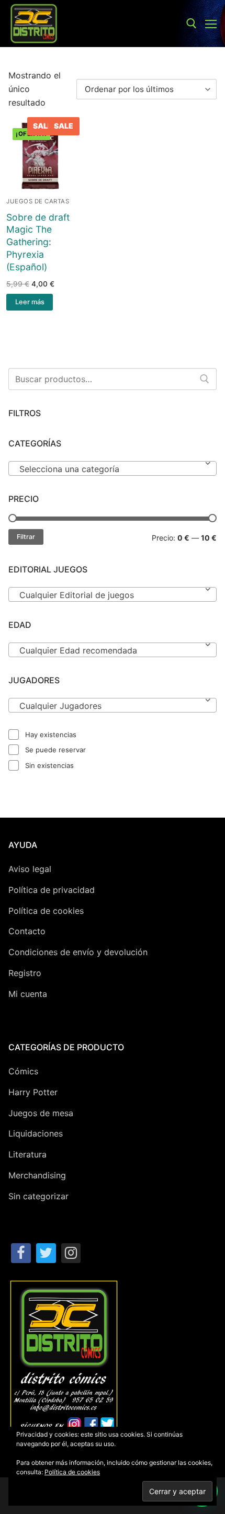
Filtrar (26, 537)
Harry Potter (33, 1092)
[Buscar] (205, 379)
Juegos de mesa (40, 1113)
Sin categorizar (38, 1196)
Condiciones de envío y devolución (78, 952)
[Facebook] (21, 1253)
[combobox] (112, 468)
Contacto (27, 931)
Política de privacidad (51, 890)
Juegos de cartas (37, 201)
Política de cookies (46, 910)
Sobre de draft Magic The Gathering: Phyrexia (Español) (38, 242)
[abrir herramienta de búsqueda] (191, 23)
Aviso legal (29, 869)
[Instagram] (71, 1253)
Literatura (27, 1154)
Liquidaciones (35, 1133)
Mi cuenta (27, 994)
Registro (24, 973)
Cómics (23, 1071)
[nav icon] (211, 24)
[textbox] (112, 473)
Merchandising (37, 1175)
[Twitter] (46, 1253)
